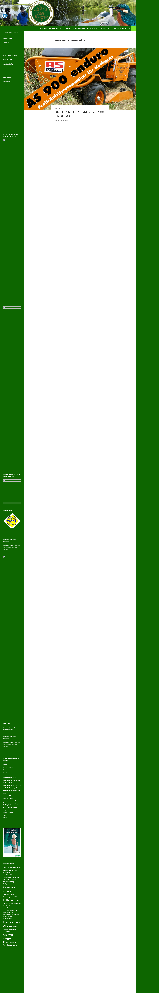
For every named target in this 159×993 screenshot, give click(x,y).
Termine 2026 (105, 28)
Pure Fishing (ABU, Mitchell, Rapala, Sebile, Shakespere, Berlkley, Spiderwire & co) (11, 927)
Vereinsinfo (7, 51)
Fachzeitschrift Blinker (9, 901)
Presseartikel (7, 73)
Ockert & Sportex (8, 922)
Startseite (43, 28)
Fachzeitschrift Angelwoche (11, 899)
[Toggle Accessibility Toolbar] (4, 15)
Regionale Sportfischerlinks (9, 82)
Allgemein (58, 108)
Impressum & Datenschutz (120, 28)
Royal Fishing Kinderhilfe (10, 931)
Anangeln (9, 991)
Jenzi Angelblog (7, 920)
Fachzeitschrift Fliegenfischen (11, 912)
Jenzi (4, 917)
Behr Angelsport (8, 891)
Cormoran (6, 894)
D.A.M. (5, 896)
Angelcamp (16, 991)
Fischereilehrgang (55, 28)
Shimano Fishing (8, 936)
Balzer (5, 888)
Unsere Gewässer (8, 69)
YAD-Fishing (6, 942)
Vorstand (6, 43)
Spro (4, 939)
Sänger (5, 934)
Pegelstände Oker (8, 669)
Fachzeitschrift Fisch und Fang (12, 909)
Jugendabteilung (8, 59)
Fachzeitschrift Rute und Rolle (11, 914)
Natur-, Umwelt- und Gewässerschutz (85, 28)
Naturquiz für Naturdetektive (8, 64)
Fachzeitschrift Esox (9, 907)
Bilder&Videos (7, 77)
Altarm (5, 991)
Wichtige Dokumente (10, 55)
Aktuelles (67, 28)
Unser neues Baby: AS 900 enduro (79, 114)
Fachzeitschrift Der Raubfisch (11, 904)
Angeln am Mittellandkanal (8, 38)
